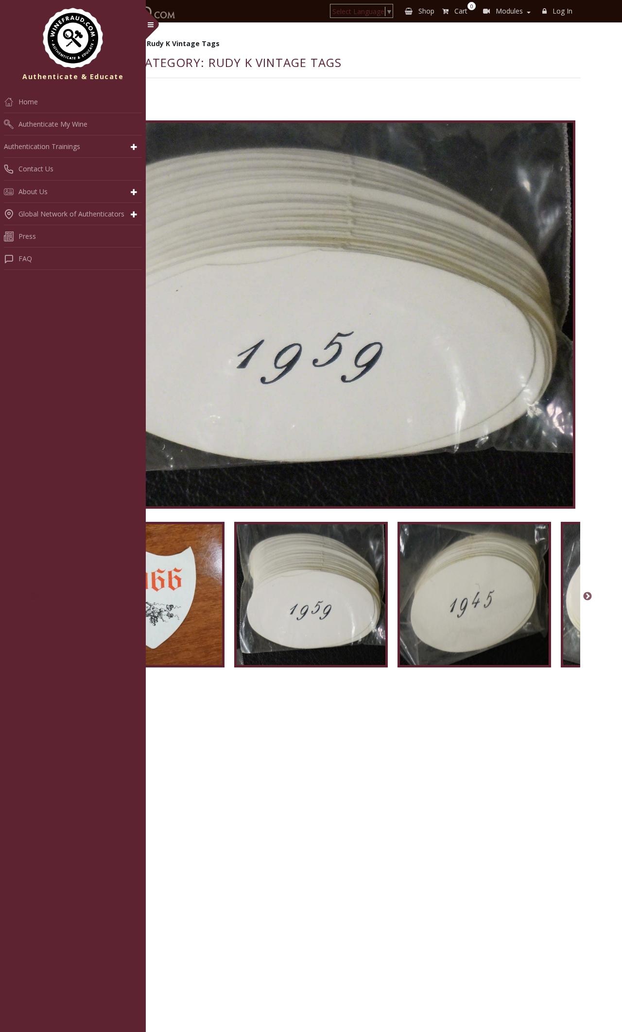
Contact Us (35, 168)
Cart (461, 9)
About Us (33, 191)
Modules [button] (508, 11)
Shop (425, 11)
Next (587, 596)
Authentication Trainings (42, 146)
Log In (561, 11)
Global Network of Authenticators (71, 213)
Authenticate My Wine (52, 124)
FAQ (25, 258)
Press (27, 236)
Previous (34, 596)
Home (28, 101)
